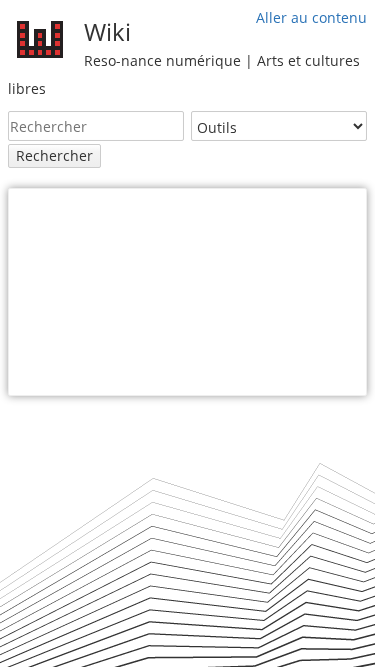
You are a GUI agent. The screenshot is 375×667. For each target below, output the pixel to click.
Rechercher (54, 155)
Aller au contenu (311, 17)
